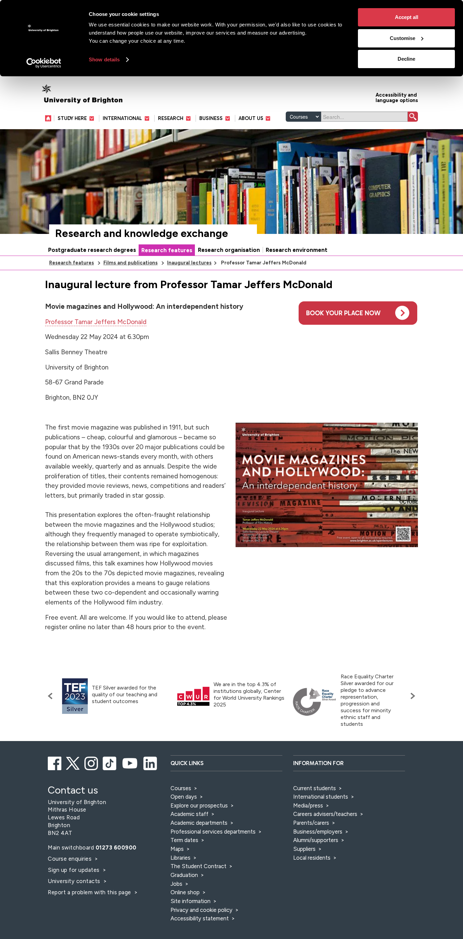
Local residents (311, 857)
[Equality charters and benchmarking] (315, 702)
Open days (183, 796)
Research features (166, 250)
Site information (190, 901)
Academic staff (189, 814)
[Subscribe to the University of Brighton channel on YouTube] (130, 762)
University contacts (74, 881)
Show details (104, 59)
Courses (180, 788)
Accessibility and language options (397, 97)
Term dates (184, 840)
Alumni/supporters (315, 840)
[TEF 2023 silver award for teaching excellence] (75, 696)
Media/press (308, 805)
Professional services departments (213, 831)
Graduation (184, 875)
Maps (177, 848)
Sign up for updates (74, 869)
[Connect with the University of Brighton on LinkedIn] (150, 762)
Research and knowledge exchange (141, 233)
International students (320, 796)
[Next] (411, 696)
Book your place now (343, 313)
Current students (314, 788)
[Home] (49, 118)
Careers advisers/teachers (325, 814)
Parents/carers (311, 822)
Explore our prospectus (199, 805)
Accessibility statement (199, 918)
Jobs (176, 883)
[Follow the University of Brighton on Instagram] (91, 762)
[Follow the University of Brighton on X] (73, 762)
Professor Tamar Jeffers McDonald (95, 322)
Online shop (185, 892)
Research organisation (229, 250)
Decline (406, 59)
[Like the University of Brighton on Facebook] (55, 762)
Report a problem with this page (90, 892)
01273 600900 (116, 847)
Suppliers (304, 848)
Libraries (180, 857)
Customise (402, 38)
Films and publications (130, 263)
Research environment (296, 250)
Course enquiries (70, 858)
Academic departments (199, 822)
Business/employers (317, 831)
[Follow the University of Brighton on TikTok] (110, 762)
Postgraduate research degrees (92, 250)
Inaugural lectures (189, 263)
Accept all (406, 17)
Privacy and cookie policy (201, 909)
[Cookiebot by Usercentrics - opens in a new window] (44, 63)
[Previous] (52, 696)
